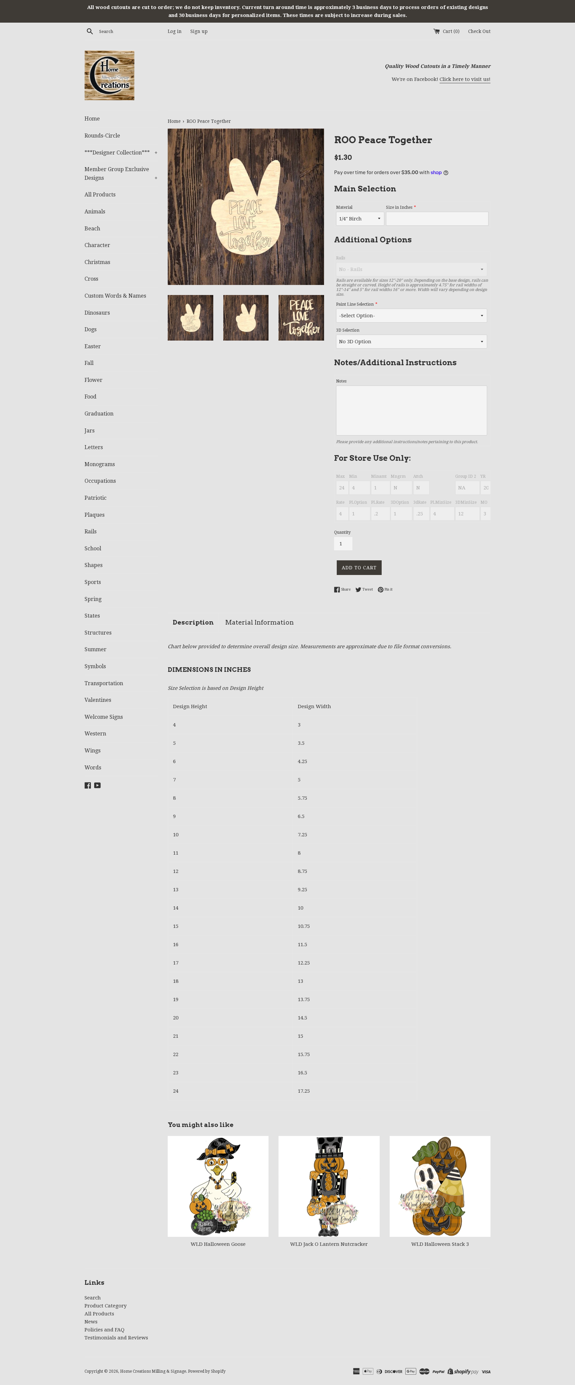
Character (97, 245)
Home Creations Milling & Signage (153, 1371)
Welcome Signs (104, 717)
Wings (92, 750)
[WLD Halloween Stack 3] (440, 1186)
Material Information (259, 622)
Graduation (99, 414)
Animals (95, 211)
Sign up (199, 31)
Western (95, 733)
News (91, 1322)
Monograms (100, 464)
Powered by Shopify (207, 1371)
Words (93, 767)
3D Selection (347, 330)
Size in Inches (399, 207)
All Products (100, 194)
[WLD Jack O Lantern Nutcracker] (329, 1186)
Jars (90, 430)
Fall (89, 363)
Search (93, 1298)
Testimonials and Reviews (116, 1338)
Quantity (342, 532)
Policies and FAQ (104, 1330)
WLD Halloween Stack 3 (440, 1244)
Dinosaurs (97, 313)
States (92, 616)
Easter (93, 346)
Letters (94, 447)
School (93, 548)
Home (92, 119)
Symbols (95, 666)
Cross (91, 279)
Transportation (104, 683)
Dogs (90, 329)
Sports (93, 582)
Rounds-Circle (102, 136)
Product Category (105, 1306)
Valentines (98, 700)
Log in (175, 31)
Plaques (94, 515)
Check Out (479, 31)
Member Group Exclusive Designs (121, 173)
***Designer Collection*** (121, 152)
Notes (341, 381)
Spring (93, 599)
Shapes (93, 565)
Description (193, 622)
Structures (98, 633)
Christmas (97, 262)
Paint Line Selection (355, 304)
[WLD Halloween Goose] (218, 1186)
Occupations (100, 481)
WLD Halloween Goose (218, 1244)
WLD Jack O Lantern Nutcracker (329, 1244)
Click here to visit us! (465, 79)
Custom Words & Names (115, 296)
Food (90, 397)
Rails (90, 531)
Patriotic (95, 498)
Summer (95, 649)
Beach (92, 228)
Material (344, 207)
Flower (93, 380)
